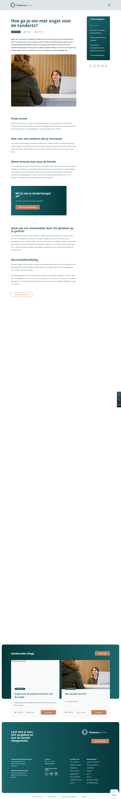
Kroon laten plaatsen (93, 762)
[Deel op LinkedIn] (98, 66)
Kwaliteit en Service (76, 780)
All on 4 (89, 774)
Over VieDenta (74, 762)
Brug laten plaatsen (93, 765)
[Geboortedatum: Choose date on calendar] (50, 554)
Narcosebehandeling (97, 55)
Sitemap (84, 797)
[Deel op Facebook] (94, 66)
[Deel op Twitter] (90, 66)
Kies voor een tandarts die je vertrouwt (97, 31)
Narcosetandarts (75, 777)
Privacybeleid (52, 797)
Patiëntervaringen (75, 765)
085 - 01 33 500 (50, 761)
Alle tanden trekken (93, 780)
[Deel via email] (102, 66)
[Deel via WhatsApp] (106, 66)
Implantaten (90, 768)
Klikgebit (89, 771)
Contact (72, 783)
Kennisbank (73, 768)
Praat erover (94, 25)
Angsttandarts (74, 774)
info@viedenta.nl (50, 763)
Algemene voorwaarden (69, 797)
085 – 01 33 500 (42, 524)
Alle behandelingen (92, 783)
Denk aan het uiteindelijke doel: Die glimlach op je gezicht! (97, 47)
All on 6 (89, 777)
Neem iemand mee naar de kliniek (98, 39)
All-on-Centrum (74, 771)
